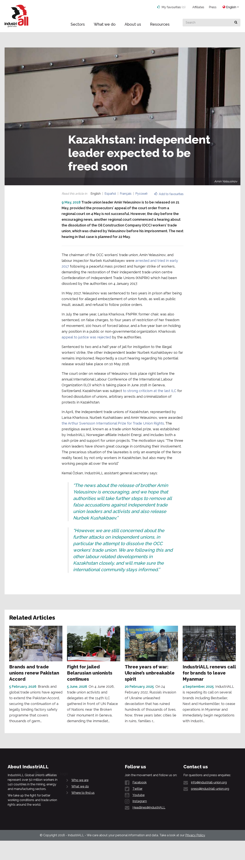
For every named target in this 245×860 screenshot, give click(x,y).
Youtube (138, 795)
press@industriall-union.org (210, 789)
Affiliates (198, 7)
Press (212, 7)
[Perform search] (235, 22)
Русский (141, 193)
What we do (80, 786)
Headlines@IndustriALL (148, 807)
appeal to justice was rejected (86, 337)
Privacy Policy (195, 835)
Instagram (139, 801)
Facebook (139, 782)
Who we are (79, 780)
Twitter (137, 789)
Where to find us (83, 793)
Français (125, 193)
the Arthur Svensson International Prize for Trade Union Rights (113, 423)
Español (110, 193)
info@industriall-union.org (209, 782)
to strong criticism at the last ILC (149, 391)
